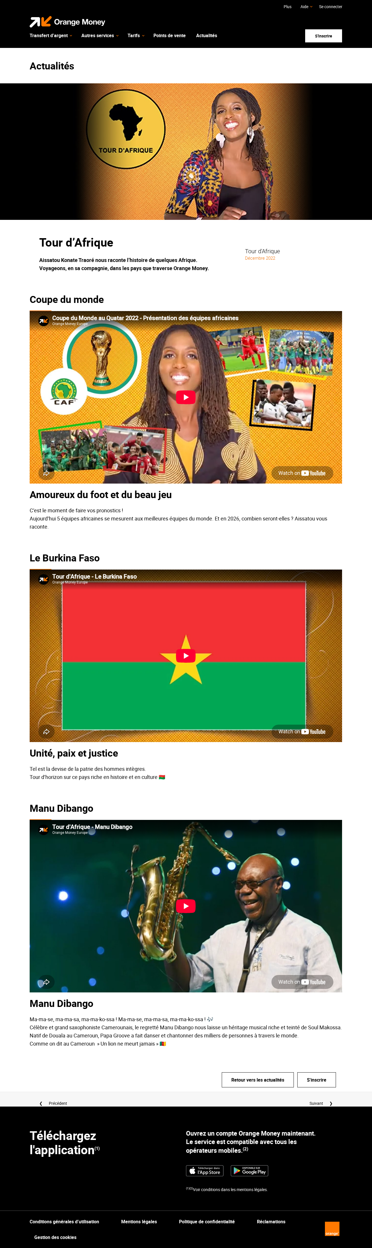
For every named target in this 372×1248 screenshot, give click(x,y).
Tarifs (134, 35)
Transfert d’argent (49, 35)
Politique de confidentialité (207, 1221)
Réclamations (271, 1221)
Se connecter (330, 6)
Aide (304, 6)
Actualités (206, 35)
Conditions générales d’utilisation (64, 1221)
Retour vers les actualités (257, 1080)
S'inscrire (323, 36)
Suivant (316, 1103)
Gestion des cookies (55, 1237)
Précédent (58, 1103)
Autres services (97, 35)
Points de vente (169, 35)
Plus (287, 6)
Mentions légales (139, 1221)
